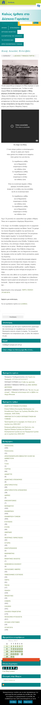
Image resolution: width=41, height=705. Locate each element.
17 (13, 651)
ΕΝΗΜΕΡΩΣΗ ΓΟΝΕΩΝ (12, 516)
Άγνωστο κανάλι (12, 684)
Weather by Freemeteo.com (9, 680)
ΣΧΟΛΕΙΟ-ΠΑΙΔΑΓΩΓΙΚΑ (13, 611)
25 (16, 654)
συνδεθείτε (23, 304)
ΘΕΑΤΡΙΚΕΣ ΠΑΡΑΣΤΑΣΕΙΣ (14, 537)
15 (7, 651)
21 (22, 651)
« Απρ (4, 659)
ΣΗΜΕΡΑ (8, 601)
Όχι (20, 702)
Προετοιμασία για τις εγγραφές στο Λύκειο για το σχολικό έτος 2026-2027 (20, 423)
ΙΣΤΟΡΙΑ (7, 543)
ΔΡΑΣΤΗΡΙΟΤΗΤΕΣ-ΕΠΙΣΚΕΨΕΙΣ (16, 490)
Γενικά (7, 463)
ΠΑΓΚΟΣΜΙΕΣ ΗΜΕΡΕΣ (12, 569)
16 (11, 651)
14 (22, 649)
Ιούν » (10, 659)
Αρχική (4, 28)
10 (13, 649)
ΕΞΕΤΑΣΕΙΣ (8, 522)
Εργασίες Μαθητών (9, 32)
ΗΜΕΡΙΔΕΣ (8, 532)
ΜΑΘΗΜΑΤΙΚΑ (9, 553)
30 (11, 657)
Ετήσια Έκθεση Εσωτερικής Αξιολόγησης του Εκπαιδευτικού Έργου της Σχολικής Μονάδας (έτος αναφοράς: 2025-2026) (21, 411)
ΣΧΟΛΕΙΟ (8, 606)
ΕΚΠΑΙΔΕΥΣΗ (9, 506)
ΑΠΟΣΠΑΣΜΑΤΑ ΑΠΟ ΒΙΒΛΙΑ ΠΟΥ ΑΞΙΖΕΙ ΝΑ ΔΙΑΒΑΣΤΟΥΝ (20, 457)
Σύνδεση (11, 2)
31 (13, 657)
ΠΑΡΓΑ (24, 290)
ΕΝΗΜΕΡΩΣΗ (9, 511)
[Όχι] (38, 697)
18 (16, 651)
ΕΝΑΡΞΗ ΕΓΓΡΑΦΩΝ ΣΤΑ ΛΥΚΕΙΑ (16, 406)
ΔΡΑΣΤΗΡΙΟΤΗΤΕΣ (11, 485)
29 (7, 657)
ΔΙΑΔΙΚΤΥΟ (8, 474)
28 (22, 654)
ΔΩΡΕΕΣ (7, 495)
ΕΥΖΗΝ (7, 527)
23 (11, 654)
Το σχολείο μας (7, 40)
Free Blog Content (8, 671)
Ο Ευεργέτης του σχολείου (12, 36)
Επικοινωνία (14, 28)
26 (18, 654)
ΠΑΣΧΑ (7, 585)
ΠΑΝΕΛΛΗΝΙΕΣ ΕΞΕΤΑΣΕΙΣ (14, 574)
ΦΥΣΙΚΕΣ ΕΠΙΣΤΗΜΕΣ (12, 622)
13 (20, 649)
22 (7, 654)
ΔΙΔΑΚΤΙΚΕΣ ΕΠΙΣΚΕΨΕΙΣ (13, 479)
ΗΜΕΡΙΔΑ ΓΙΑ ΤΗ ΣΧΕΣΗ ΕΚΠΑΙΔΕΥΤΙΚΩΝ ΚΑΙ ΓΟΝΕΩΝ (20, 418)
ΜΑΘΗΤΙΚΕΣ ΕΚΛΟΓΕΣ (12, 559)
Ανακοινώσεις (9, 445)
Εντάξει (13, 702)
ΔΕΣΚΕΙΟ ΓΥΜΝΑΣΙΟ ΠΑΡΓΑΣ (24, 56)
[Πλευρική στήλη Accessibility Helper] (38, 5)
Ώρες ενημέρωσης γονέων (12, 44)
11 (16, 649)
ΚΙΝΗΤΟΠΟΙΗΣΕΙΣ (11, 548)
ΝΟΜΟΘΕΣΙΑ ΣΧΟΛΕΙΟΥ (13, 564)
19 (18, 651)
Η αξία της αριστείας (28, 382)
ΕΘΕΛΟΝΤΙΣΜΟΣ (10, 500)
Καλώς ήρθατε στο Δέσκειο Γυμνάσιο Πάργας (15, 18)
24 (13, 654)
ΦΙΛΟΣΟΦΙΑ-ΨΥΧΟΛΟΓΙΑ (13, 617)
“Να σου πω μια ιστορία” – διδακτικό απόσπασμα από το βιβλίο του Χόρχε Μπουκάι (22, 392)
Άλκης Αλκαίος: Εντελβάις (15, 50)
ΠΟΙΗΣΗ (30, 290)
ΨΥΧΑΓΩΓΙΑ (6, 292)
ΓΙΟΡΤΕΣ (8, 469)
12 (18, 649)
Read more (28, 702)
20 (20, 651)
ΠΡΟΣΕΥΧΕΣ (9, 596)
